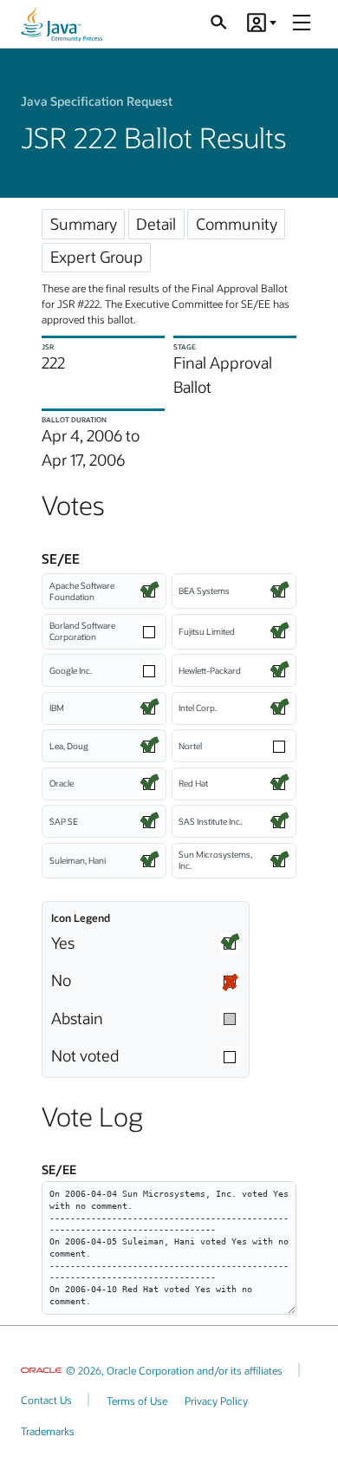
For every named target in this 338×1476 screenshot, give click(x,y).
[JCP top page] (61, 24)
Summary (83, 223)
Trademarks (48, 1431)
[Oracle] (41, 1370)
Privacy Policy (216, 1400)
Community (236, 223)
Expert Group (96, 256)
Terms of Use (137, 1400)
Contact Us (46, 1400)
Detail (156, 223)
